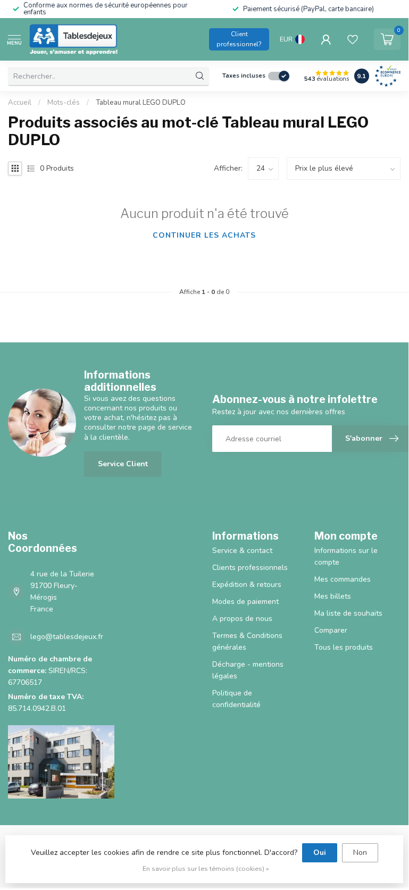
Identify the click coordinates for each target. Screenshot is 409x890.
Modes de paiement (245, 602)
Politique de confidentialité (236, 699)
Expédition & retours (246, 585)
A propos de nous (242, 619)
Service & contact (242, 550)
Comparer (330, 630)
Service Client (123, 464)
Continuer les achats (204, 235)
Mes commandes (342, 579)
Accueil (19, 102)
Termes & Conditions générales (247, 641)
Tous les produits (343, 647)
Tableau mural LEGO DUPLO (141, 102)
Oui (319, 852)
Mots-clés (63, 102)
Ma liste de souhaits (348, 613)
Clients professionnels (250, 567)
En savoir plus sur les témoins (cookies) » (206, 868)
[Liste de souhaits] (352, 39)
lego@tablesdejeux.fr (66, 637)
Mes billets (332, 596)
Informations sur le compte (346, 556)
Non (360, 852)
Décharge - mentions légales (247, 670)
